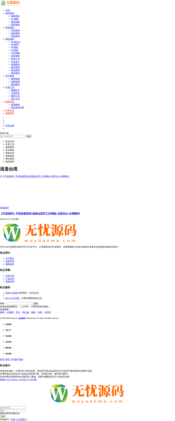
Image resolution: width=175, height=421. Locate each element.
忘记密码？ (21, 419)
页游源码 (15, 36)
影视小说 (15, 59)
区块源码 (15, 56)
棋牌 (2, 312)
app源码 (14, 50)
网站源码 (9, 39)
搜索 (28, 136)
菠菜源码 (15, 25)
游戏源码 (9, 27)
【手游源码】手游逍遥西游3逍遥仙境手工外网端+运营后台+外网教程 (40, 213)
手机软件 (15, 93)
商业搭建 (15, 22)
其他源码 (15, 73)
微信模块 (15, 67)
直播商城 (15, 64)
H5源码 (14, 47)
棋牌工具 (15, 96)
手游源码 (15, 30)
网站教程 (15, 84)
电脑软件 (15, 90)
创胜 (40, 312)
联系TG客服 (11, 293)
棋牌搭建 (15, 79)
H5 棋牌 (15, 19)
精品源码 (9, 13)
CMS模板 (15, 53)
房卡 (18, 312)
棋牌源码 (15, 16)
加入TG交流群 (12, 298)
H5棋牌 (10, 312)
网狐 (33, 312)
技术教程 (9, 76)
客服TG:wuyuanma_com (11, 379)
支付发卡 (15, 61)
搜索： (3, 303)
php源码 (15, 44)
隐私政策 (9, 264)
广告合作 (9, 278)
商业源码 (15, 70)
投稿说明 (9, 281)
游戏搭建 (15, 81)
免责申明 (9, 261)
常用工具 (9, 87)
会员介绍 (9, 276)
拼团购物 (15, 104)
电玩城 (25, 312)
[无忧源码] (10, 5)
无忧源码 (21, 318)
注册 (13, 419)
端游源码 (15, 33)
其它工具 (15, 99)
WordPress (15, 42)
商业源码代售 (17, 107)
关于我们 (9, 258)
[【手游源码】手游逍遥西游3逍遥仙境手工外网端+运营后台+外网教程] (34, 176)
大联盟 (47, 312)
